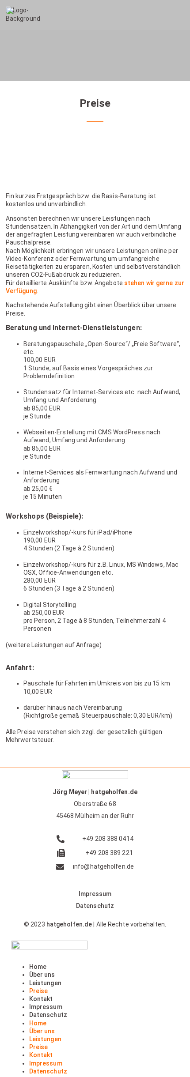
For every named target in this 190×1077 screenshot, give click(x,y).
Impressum (95, 893)
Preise (38, 990)
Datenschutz (95, 905)
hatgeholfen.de (69, 924)
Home (37, 966)
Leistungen (45, 983)
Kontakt (41, 998)
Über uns (42, 974)
